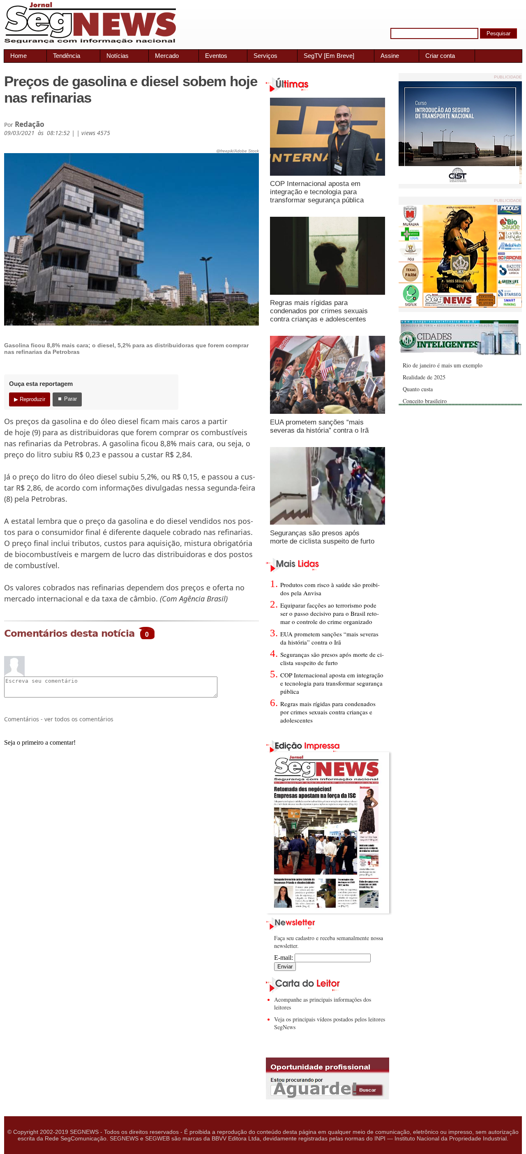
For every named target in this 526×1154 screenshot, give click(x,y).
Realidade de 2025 (424, 377)
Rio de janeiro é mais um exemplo (442, 365)
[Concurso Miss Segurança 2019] (460, 305)
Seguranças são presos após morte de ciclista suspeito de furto (322, 537)
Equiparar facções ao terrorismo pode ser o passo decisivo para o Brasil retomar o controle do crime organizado (329, 613)
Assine (390, 55)
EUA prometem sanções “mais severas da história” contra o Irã (319, 426)
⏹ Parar (67, 399)
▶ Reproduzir (29, 399)
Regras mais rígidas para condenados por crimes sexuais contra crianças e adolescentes (319, 311)
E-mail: (284, 957)
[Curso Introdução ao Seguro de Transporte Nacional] (460, 181)
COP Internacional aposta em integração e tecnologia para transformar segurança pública (317, 192)
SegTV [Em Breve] (329, 55)
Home (18, 55)
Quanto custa (418, 389)
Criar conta (440, 55)
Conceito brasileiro (425, 401)
